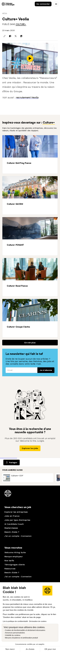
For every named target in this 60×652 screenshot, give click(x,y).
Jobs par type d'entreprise (17, 520)
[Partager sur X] (15, 36)
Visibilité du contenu (12, 635)
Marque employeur (13, 556)
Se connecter (43, 4)
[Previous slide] (3, 477)
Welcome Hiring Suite (15, 552)
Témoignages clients (14, 564)
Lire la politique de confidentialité (15, 621)
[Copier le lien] (4, 36)
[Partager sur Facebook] (10, 36)
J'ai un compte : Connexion (18, 536)
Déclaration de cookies (37, 621)
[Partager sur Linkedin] (21, 36)
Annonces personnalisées (15, 633)
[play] (30, 58)
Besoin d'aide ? (11, 532)
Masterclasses (11, 528)
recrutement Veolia (27, 97)
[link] (21, 24)
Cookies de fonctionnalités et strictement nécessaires (25, 630)
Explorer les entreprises (16, 512)
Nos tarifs (9, 560)
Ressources (9, 568)
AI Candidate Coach (14, 524)
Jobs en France (11, 516)
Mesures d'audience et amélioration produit (21, 638)
